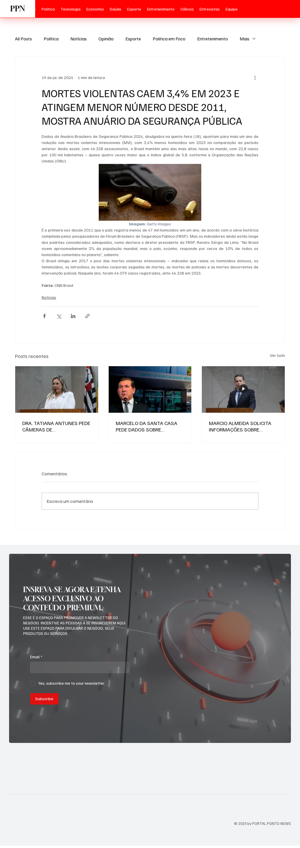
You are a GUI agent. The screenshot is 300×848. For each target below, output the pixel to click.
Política (51, 39)
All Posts (23, 39)
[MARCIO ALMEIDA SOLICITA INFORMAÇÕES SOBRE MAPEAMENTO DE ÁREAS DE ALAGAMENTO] (243, 389)
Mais (244, 39)
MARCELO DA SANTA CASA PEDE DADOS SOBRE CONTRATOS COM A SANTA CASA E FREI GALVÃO (147, 426)
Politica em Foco (169, 39)
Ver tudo (277, 355)
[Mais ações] (254, 77)
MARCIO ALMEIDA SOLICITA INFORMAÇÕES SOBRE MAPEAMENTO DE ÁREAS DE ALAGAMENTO (241, 426)
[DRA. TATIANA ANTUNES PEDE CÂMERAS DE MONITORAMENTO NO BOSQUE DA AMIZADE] (56, 389)
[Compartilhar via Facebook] (44, 316)
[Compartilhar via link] (87, 316)
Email (36, 656)
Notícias (78, 39)
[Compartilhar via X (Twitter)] (59, 316)
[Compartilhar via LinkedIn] (73, 316)
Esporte (133, 39)
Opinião (106, 39)
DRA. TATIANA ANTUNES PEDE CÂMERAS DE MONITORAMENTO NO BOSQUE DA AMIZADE (56, 426)
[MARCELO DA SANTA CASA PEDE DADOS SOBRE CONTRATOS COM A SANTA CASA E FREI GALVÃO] (150, 389)
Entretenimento (212, 39)
